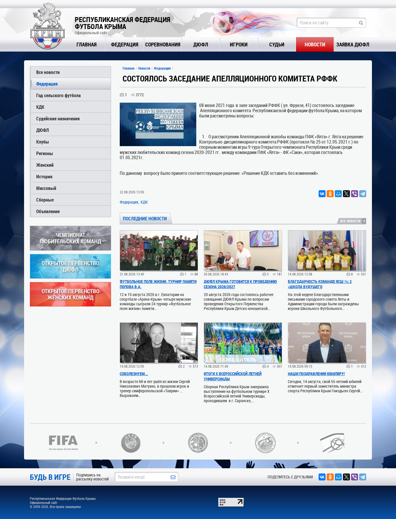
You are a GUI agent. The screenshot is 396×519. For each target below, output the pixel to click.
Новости (315, 44)
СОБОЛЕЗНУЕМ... (134, 373)
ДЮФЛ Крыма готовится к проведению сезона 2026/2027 (240, 284)
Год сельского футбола (58, 95)
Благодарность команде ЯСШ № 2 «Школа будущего (320, 284)
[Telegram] (362, 193)
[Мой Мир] (338, 193)
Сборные (45, 200)
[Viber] (354, 193)
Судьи (276, 44)
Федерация (124, 44)
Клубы (42, 142)
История (44, 176)
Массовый (46, 188)
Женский (45, 165)
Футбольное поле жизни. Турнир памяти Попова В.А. (158, 284)
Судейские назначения (58, 118)
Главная (87, 44)
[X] (346, 193)
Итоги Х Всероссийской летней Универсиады (232, 376)
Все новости (48, 72)
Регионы (44, 153)
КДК (40, 107)
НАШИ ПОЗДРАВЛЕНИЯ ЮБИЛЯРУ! (316, 373)
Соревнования (162, 44)
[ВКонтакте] (322, 193)
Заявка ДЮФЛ (352, 44)
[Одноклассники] (330, 193)
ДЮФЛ (200, 44)
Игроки (239, 44)
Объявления (48, 211)
